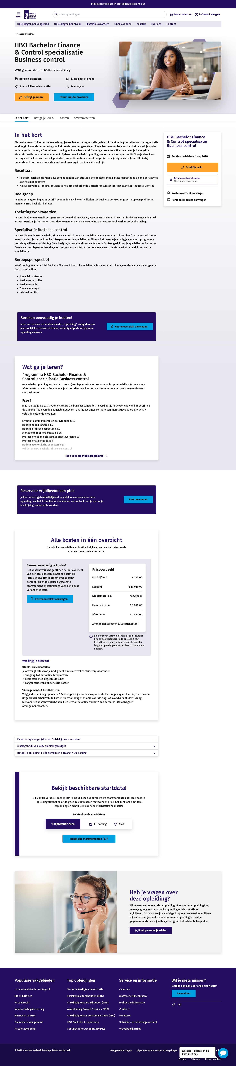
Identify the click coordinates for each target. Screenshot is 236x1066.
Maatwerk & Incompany (133, 996)
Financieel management (29, 1022)
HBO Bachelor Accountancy (83, 1022)
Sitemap (195, 1059)
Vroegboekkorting (130, 1028)
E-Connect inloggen (209, 14)
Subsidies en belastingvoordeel (138, 1022)
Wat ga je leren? (44, 118)
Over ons (156, 23)
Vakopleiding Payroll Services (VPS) (88, 1009)
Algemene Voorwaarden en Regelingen (157, 1050)
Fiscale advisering (25, 1028)
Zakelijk (141, 23)
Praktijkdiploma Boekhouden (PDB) (88, 1002)
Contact (171, 23)
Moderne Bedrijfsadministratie (85, 989)
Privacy (182, 1059)
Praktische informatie (132, 1002)
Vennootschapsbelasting (30, 1009)
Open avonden (122, 23)
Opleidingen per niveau (67, 23)
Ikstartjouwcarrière (98, 23)
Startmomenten (84, 118)
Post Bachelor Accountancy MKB (86, 1028)
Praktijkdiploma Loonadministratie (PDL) (91, 1015)
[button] (223, 1053)
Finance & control (25, 1015)
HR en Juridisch (23, 996)
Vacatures (125, 1015)
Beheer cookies (213, 1059)
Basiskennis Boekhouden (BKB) (85, 996)
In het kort (21, 118)
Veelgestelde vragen (121, 1050)
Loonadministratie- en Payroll (32, 989)
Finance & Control (25, 34)
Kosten (64, 118)
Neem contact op (183, 14)
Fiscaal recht (22, 1002)
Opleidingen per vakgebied (33, 23)
